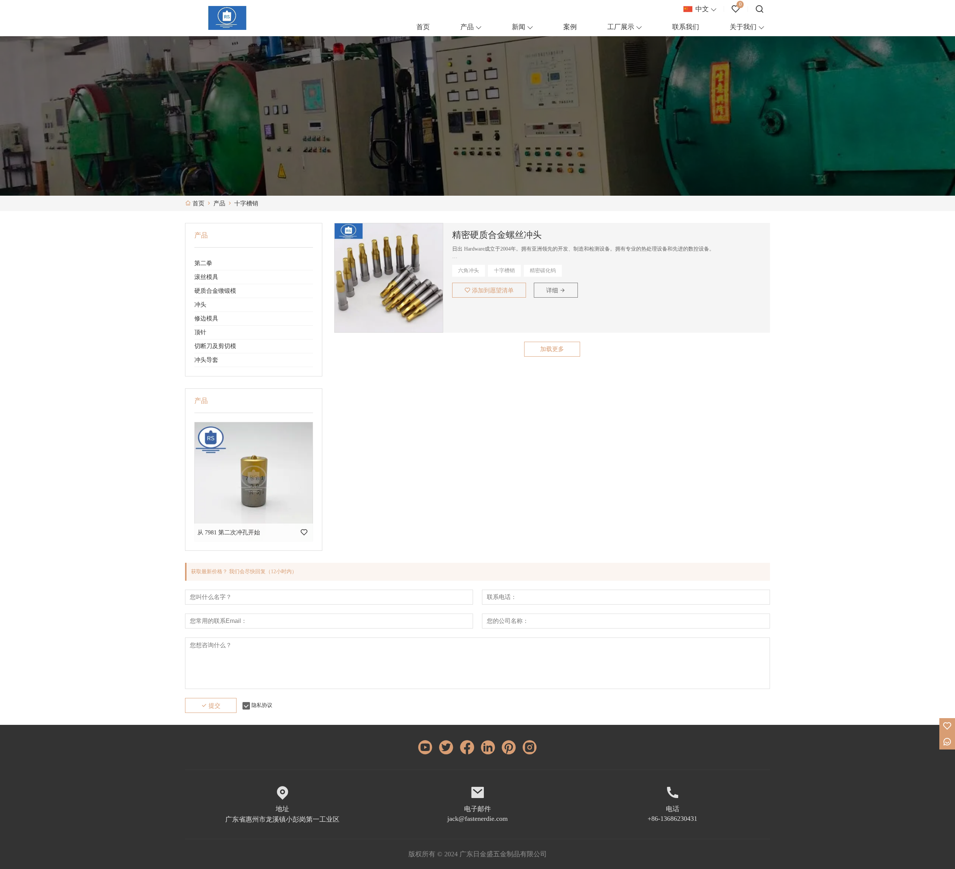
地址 (282, 809)
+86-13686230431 (672, 818)
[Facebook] (467, 747)
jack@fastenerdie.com (477, 818)
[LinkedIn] (487, 747)
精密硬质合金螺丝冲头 (497, 235)
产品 (467, 27)
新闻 (518, 27)
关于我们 (743, 27)
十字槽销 (504, 270)
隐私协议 (261, 705)
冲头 (200, 304)
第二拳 (203, 263)
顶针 (200, 332)
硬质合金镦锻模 (215, 291)
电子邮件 (477, 809)
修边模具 (206, 318)
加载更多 (552, 349)
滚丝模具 (206, 277)
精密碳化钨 (543, 270)
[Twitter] (446, 747)
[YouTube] (425, 747)
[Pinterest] (508, 747)
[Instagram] (529, 747)
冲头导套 (206, 360)
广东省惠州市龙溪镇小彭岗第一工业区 (282, 819)
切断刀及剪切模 (215, 346)
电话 (672, 809)
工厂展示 (620, 27)
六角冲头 (468, 270)
